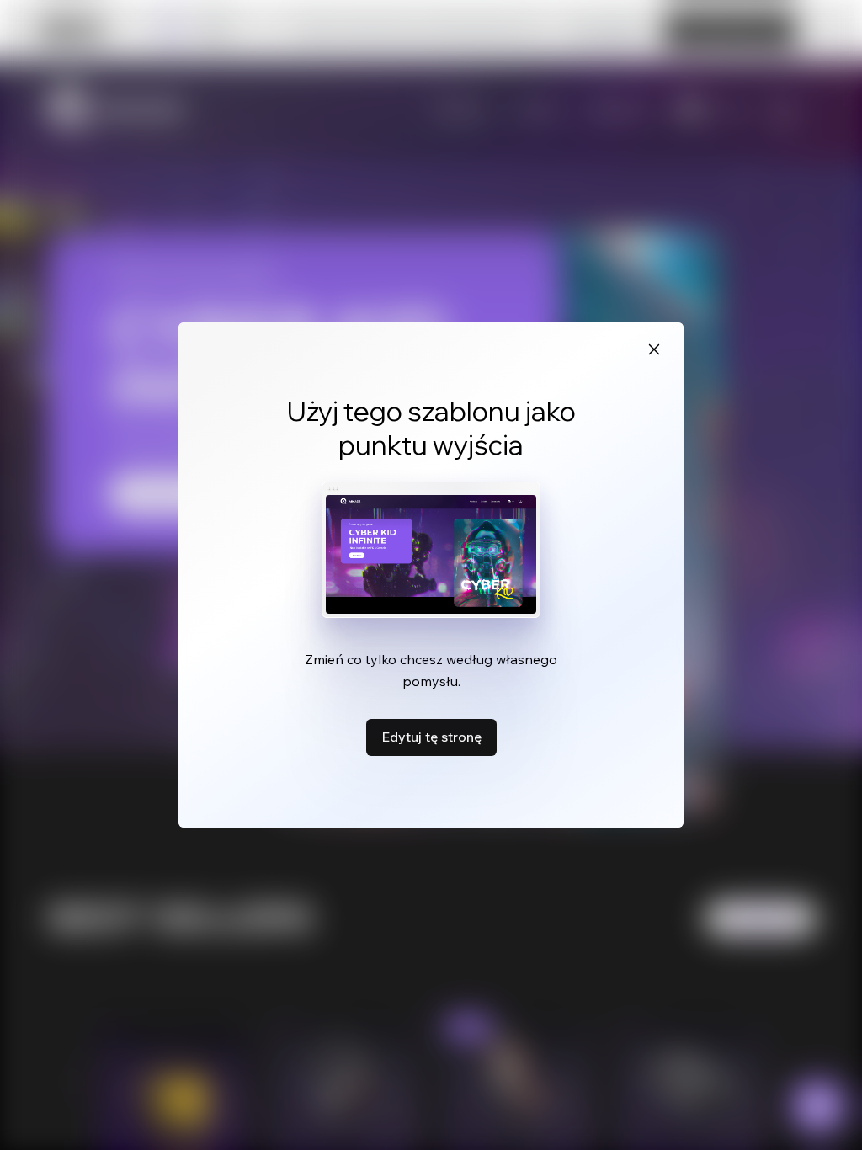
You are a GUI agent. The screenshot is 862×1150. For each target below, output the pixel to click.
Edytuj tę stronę (431, 736)
